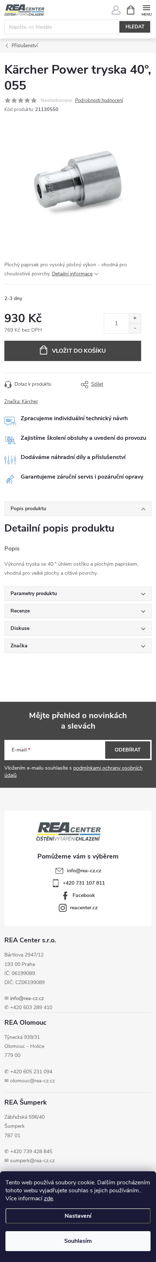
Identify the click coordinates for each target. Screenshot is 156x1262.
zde (48, 1198)
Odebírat (128, 749)
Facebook (84, 895)
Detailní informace (72, 273)
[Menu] (146, 9)
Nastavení (78, 1216)
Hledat (135, 27)
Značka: (21, 401)
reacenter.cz (84, 907)
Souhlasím (78, 1241)
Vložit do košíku (79, 351)
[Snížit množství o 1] (135, 328)
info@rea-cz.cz (27, 998)
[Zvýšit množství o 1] (135, 318)
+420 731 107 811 (84, 883)
